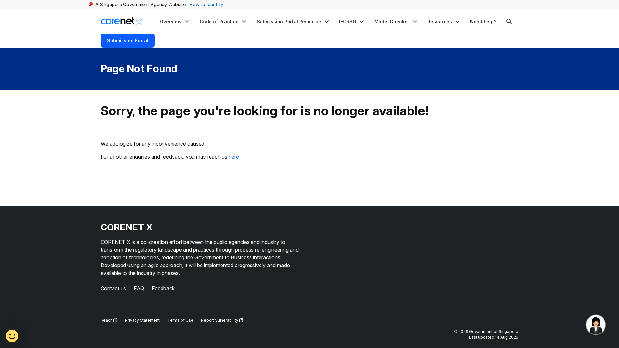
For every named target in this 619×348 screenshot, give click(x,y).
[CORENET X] (121, 21)
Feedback (163, 288)
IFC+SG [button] (347, 21)
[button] (174, 21)
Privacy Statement (142, 320)
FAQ (139, 288)
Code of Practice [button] (219, 21)
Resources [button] (439, 21)
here (234, 156)
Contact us (113, 288)
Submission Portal (127, 40)
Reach (107, 320)
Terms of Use (180, 320)
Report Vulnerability (220, 320)
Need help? (483, 21)
